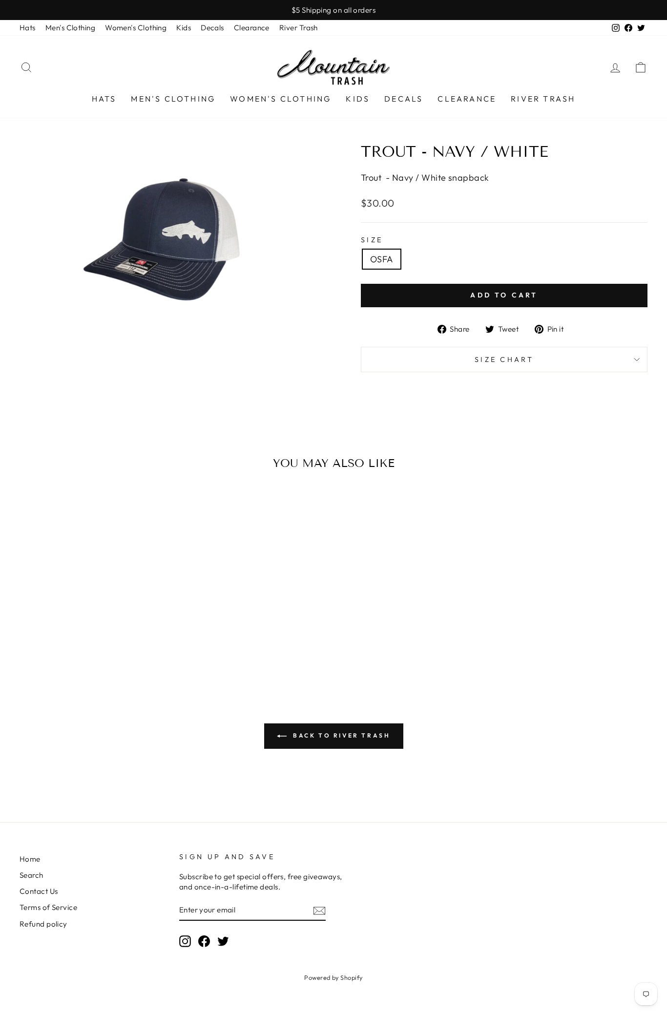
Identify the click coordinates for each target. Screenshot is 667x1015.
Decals (212, 27)
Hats (28, 27)
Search (31, 875)
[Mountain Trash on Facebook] (204, 941)
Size (372, 239)
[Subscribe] (319, 910)
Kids (183, 27)
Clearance (252, 27)
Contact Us (39, 891)
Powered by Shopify (333, 977)
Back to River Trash (341, 735)
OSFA (381, 259)
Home (30, 859)
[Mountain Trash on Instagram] (185, 941)
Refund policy (43, 924)
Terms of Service (48, 907)
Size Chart (504, 359)
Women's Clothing (136, 27)
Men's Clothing (70, 27)
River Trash (298, 27)
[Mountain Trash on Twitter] (223, 941)
